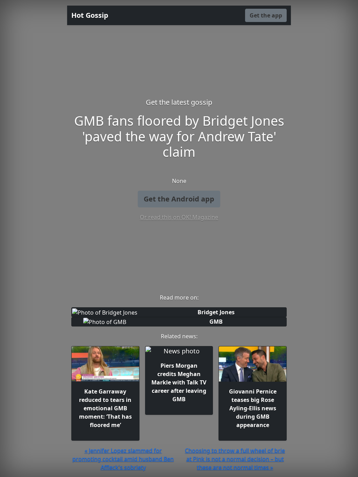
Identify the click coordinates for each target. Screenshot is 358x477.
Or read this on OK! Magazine (179, 217)
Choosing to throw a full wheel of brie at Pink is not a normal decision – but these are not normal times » (235, 459)
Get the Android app (179, 199)
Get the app (266, 15)
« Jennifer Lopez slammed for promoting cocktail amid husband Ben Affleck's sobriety (123, 459)
